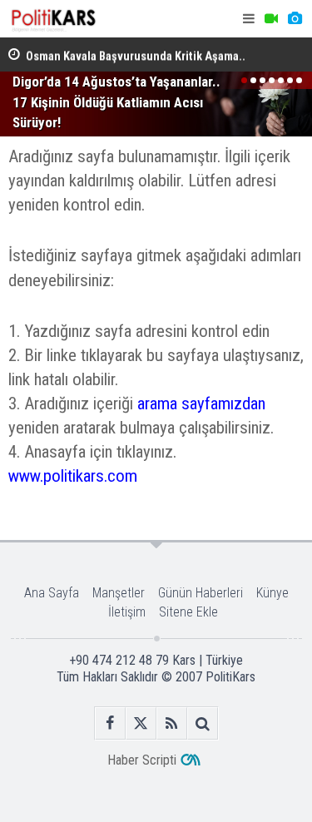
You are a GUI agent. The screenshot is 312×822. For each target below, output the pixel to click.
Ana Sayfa (51, 593)
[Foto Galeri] (294, 18)
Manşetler (118, 593)
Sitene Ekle (188, 612)
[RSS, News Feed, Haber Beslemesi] (171, 723)
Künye (272, 593)
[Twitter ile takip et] (141, 723)
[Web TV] (271, 18)
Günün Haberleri (200, 593)
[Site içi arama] (202, 723)
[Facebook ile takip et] (110, 723)
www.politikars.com (72, 476)
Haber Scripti (141, 760)
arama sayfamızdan (201, 403)
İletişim (127, 612)
